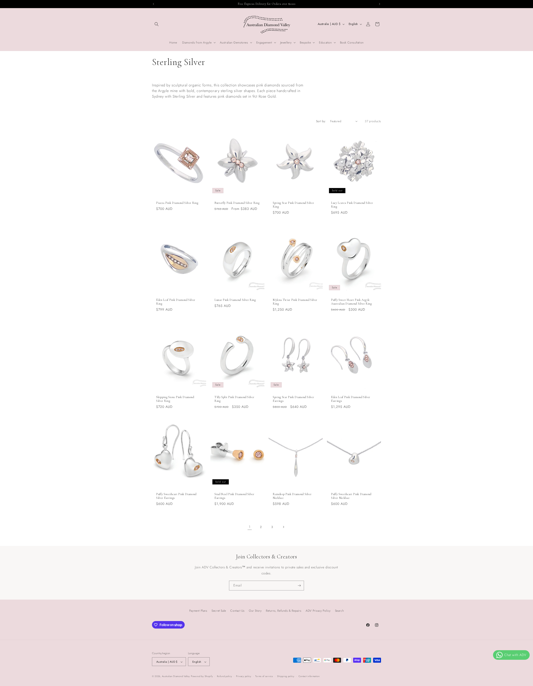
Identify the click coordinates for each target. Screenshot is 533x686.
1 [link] (249, 526)
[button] (156, 24)
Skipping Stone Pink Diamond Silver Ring (175, 399)
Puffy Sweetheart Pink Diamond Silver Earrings (176, 496)
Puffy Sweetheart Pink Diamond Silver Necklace (351, 496)
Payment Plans (198, 611)
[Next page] (283, 527)
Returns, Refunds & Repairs (283, 611)
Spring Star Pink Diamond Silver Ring (293, 204)
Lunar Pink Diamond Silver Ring (235, 300)
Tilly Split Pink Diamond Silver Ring (234, 399)
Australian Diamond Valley (176, 676)
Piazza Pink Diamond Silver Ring (177, 203)
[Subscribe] (299, 585)
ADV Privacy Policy (318, 611)
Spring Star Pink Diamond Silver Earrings (293, 399)
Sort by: (321, 121)
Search (339, 611)
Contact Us (237, 611)
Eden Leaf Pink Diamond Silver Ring (175, 301)
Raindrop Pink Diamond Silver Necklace (292, 496)
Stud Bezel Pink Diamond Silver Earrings (234, 496)
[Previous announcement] (153, 4)
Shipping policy (285, 676)
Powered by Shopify (202, 676)
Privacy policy (243, 676)
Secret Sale (219, 611)
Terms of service (264, 676)
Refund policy (224, 676)
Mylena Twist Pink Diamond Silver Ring (295, 301)
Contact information (309, 676)
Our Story (255, 611)
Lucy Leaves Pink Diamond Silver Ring (352, 204)
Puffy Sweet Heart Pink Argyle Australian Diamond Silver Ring (351, 301)
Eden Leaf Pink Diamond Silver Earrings (350, 399)
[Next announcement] (379, 4)
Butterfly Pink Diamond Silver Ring (236, 203)
